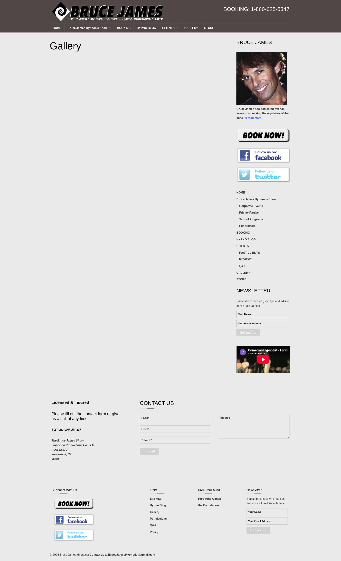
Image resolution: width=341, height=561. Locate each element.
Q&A (153, 525)
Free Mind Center (209, 498)
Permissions (158, 518)
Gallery (154, 512)
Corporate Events (251, 206)
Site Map (155, 498)
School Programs (251, 219)
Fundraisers (247, 225)
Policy (154, 532)
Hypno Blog (158, 505)
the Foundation (208, 505)
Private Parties (249, 212)
